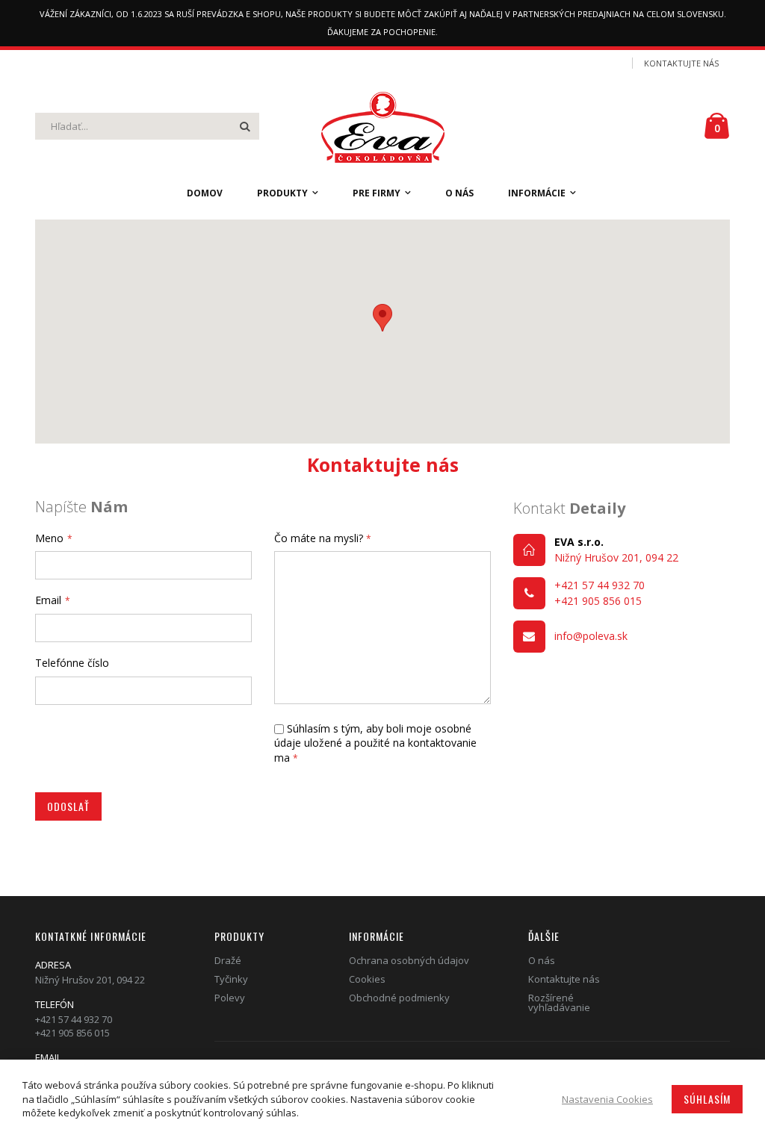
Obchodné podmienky (399, 997)
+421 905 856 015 (598, 601)
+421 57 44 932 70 (599, 585)
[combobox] (147, 126)
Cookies (367, 979)
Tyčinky (231, 979)
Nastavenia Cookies (607, 1099)
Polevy (229, 997)
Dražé (227, 960)
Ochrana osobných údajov (409, 960)
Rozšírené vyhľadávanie (559, 1002)
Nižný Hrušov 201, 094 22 (616, 557)
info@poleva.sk (591, 636)
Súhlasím (707, 1099)
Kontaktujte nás (681, 63)
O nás (541, 960)
